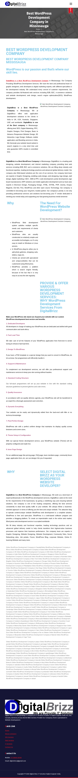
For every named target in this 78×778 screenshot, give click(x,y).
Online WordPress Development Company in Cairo (22, 630)
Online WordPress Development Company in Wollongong (25, 623)
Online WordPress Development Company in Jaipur (23, 598)
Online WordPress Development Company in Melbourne (47, 614)
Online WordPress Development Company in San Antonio (51, 566)
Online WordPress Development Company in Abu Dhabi (39, 582)
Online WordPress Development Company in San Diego (24, 568)
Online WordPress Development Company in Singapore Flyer (47, 626)
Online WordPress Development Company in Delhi (52, 586)
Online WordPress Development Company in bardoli (46, 676)
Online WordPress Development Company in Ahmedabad (34, 591)
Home (38, 29)
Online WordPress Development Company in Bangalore (24, 589)
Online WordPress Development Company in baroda (23, 660)
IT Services (8, 744)
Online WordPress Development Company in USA (33, 552)
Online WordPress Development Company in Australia (49, 556)
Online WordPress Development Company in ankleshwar (53, 658)
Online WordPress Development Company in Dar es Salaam (29, 632)
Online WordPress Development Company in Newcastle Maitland (27, 619)
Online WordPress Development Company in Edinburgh (30, 600)
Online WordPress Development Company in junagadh (36, 646)
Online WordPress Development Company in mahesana (38, 674)
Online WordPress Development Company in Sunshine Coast (50, 621)
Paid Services (9, 740)
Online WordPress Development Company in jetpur (23, 642)
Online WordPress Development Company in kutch (37, 665)
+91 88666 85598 (16, 758)
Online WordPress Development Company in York (34, 612)
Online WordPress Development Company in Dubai (27, 550)
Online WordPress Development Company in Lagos (55, 628)
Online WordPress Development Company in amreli (48, 649)
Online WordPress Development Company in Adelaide (53, 616)
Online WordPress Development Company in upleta (45, 667)
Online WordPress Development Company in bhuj (28, 662)
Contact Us (9, 747)
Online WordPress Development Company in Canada (23, 547)
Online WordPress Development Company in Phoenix (38, 563)
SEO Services (9, 737)
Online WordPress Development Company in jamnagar (29, 644)
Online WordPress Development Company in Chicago (29, 561)
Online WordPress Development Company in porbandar (30, 672)
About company (10, 734)
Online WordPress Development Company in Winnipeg (49, 575)
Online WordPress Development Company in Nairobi (39, 635)
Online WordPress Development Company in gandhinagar (35, 653)
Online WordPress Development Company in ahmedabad (46, 655)
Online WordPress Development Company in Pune (51, 596)
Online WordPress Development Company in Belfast (31, 609)
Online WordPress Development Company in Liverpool (37, 603)
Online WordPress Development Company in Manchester (48, 605)
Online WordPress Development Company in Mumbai (46, 584)
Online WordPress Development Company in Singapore (36, 554)
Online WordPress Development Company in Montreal (31, 570)
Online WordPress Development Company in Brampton (32, 580)
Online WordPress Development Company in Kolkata (46, 593)
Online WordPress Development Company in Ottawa (37, 573)
